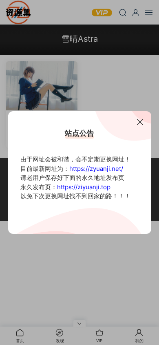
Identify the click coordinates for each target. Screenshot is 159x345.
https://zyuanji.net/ (96, 168)
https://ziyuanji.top (83, 187)
